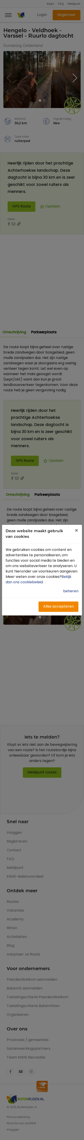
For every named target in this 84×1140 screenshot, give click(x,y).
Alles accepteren (58, 606)
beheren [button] (70, 591)
